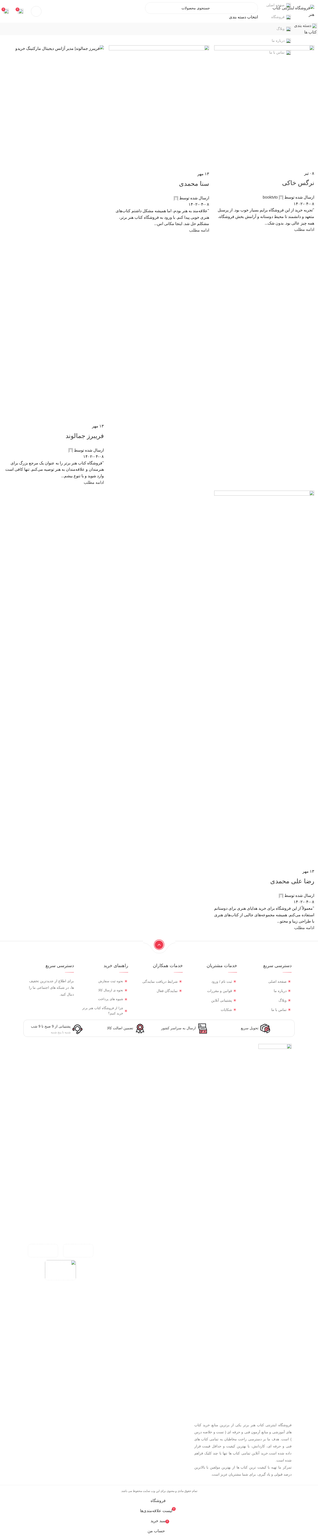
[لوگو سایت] (293, 11)
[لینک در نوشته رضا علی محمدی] (159, 748)
